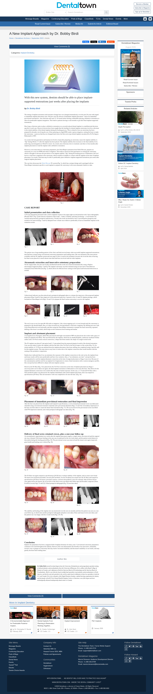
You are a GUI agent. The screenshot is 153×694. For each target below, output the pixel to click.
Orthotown (47, 668)
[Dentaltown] (76, 5)
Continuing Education (16, 651)
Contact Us (47, 646)
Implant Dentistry (27, 53)
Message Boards (15, 646)
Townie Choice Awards (17, 670)
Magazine (12, 649)
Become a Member (142, 4)
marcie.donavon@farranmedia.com (95, 664)
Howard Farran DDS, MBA (52, 651)
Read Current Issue (42, 24)
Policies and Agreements (52, 654)
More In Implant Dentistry (22, 602)
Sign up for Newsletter (142, 12)
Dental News (13, 659)
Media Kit (79, 24)
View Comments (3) (62, 46)
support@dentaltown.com (92, 651)
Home (11, 38)
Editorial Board (112, 24)
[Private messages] (150, 19)
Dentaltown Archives (22, 38)
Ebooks (11, 668)
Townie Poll (13, 665)
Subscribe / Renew (62, 24)
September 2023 (37, 38)
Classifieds (12, 657)
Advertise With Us (49, 649)
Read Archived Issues (130, 83)
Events (11, 662)
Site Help (82, 642)
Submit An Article (94, 24)
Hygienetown (48, 666)
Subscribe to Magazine (142, 8)
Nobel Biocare (46, 163)
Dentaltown (47, 663)
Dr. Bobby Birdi (33, 108)
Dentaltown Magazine (131, 43)
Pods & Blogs (13, 654)
